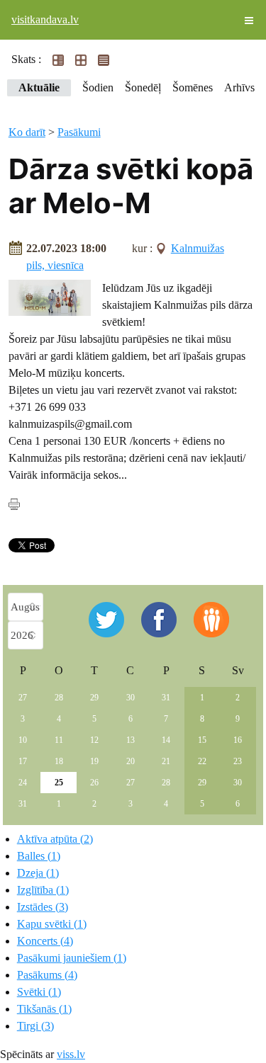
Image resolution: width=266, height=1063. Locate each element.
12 (94, 740)
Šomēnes (192, 87)
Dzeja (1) (38, 873)
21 (166, 761)
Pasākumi (79, 132)
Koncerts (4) (45, 941)
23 (237, 761)
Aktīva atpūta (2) (55, 839)
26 (94, 783)
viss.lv (71, 1054)
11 (59, 740)
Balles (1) (38, 856)
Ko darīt (27, 132)
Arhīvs (239, 87)
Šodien (97, 87)
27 (22, 698)
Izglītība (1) (43, 890)
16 (237, 740)
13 (130, 740)
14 (166, 740)
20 (130, 761)
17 (22, 761)
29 (94, 698)
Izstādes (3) (42, 907)
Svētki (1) (39, 992)
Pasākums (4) (47, 975)
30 (130, 698)
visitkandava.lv (45, 19)
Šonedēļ (143, 87)
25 (59, 783)
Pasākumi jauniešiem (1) (71, 958)
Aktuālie (39, 87)
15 (202, 740)
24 (22, 783)
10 (22, 740)
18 (59, 761)
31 (166, 698)
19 (94, 761)
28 (59, 698)
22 (202, 761)
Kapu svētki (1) (52, 924)
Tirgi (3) (35, 1026)
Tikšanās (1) (44, 1009)
